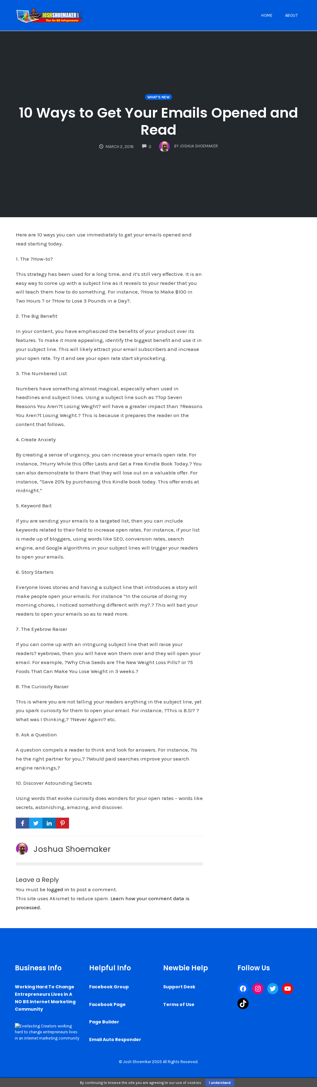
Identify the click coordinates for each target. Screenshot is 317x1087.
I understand (220, 1082)
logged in (58, 889)
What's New (158, 97)
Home (266, 15)
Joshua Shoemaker (72, 849)
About (291, 15)
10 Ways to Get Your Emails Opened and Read (158, 121)
